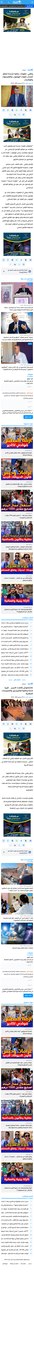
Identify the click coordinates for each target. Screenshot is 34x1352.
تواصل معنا (23, 1263)
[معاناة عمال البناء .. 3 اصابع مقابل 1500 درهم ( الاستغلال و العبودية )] (17, 505)
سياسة (24, 70)
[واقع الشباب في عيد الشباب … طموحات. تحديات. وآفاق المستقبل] (17, 567)
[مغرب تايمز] (17, 2)
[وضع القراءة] (8, 110)
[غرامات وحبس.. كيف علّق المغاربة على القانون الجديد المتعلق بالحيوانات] (17, 473)
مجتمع (24, 684)
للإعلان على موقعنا (14, 1263)
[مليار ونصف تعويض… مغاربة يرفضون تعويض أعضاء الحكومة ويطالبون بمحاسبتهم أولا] (17, 536)
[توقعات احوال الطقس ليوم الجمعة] (17, 936)
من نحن (30, 1263)
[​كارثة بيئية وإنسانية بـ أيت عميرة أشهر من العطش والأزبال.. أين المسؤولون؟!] (17, 599)
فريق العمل (5, 1263)
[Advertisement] (17, 50)
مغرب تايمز (28, 83)
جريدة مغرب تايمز (12, 1259)
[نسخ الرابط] (4, 110)
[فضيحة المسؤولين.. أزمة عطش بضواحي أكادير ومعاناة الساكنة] (17, 442)
